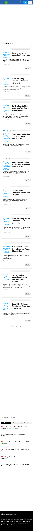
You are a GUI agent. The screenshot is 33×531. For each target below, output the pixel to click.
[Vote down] (6, 49)
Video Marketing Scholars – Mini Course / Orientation (21, 81)
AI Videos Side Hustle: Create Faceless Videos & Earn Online (21, 249)
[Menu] (2, 2)
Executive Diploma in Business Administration (17, 449)
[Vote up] (9, 49)
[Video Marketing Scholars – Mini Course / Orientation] (6, 78)
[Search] (21, 2)
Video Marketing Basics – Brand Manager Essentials (21, 221)
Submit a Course (25, 2)
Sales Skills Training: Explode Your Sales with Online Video (21, 306)
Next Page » (19, 326)
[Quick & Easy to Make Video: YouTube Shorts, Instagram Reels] (6, 106)
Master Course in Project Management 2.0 (17, 442)
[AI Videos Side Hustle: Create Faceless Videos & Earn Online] (6, 246)
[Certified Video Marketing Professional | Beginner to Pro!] (6, 190)
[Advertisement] (16, 22)
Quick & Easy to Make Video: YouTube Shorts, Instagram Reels (20, 108)
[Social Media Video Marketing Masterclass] (6, 52)
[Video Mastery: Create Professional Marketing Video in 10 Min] (6, 162)
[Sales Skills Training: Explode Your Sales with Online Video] (6, 304)
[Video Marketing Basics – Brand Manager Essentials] (6, 218)
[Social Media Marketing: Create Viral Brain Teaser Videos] (6, 134)
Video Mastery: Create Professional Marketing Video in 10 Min (21, 164)
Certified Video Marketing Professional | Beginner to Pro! (21, 193)
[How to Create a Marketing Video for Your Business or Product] (6, 275)
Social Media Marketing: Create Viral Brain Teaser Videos (21, 136)
